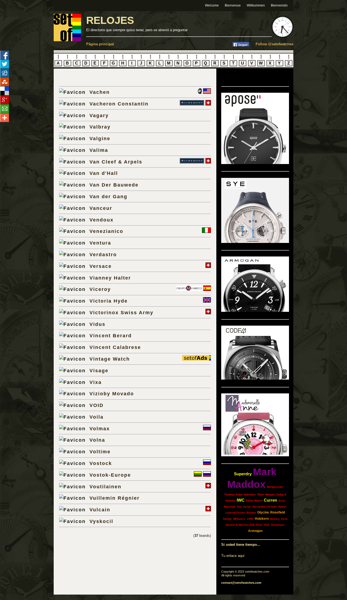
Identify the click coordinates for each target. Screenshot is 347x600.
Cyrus (247, 506)
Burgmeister (275, 486)
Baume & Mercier (237, 524)
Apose (282, 506)
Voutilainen (105, 486)
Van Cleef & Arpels (115, 162)
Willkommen (256, 5)
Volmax (99, 428)
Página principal (100, 44)
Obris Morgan (266, 494)
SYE (267, 524)
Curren (270, 500)
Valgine (99, 138)
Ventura (100, 243)
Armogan (255, 531)
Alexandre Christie (264, 506)
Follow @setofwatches (274, 44)
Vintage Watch (109, 359)
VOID (96, 405)
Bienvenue (233, 5)
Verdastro (103, 254)
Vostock (100, 463)
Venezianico (106, 231)
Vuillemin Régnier (114, 498)
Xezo (284, 518)
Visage (98, 370)
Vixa (95, 382)
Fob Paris (256, 524)
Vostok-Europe (110, 475)
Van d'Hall (103, 173)
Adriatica (250, 494)
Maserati (229, 506)
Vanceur (100, 208)
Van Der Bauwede (114, 185)
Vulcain (99, 509)
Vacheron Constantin (119, 104)
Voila (96, 417)
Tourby (227, 518)
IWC (241, 500)
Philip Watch (254, 500)
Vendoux (101, 220)
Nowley (275, 518)
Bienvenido (279, 5)
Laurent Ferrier (235, 512)
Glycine (263, 512)
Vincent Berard (110, 335)
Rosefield (277, 512)
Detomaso (277, 524)
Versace (100, 266)
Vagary (99, 115)
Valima (98, 150)
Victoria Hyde (108, 301)
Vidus (97, 324)
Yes (239, 506)
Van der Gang (108, 196)
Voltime (100, 451)
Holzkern (262, 519)
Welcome (212, 5)
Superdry (243, 473)
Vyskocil (101, 521)
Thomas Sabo (233, 494)
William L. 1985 (243, 518)
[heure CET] (282, 36)
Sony (281, 500)
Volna (97, 440)
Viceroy (100, 289)
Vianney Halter (110, 278)
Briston (251, 512)
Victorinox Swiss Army (121, 312)
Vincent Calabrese (115, 347)
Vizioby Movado (111, 393)
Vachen (99, 92)
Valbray (100, 127)
